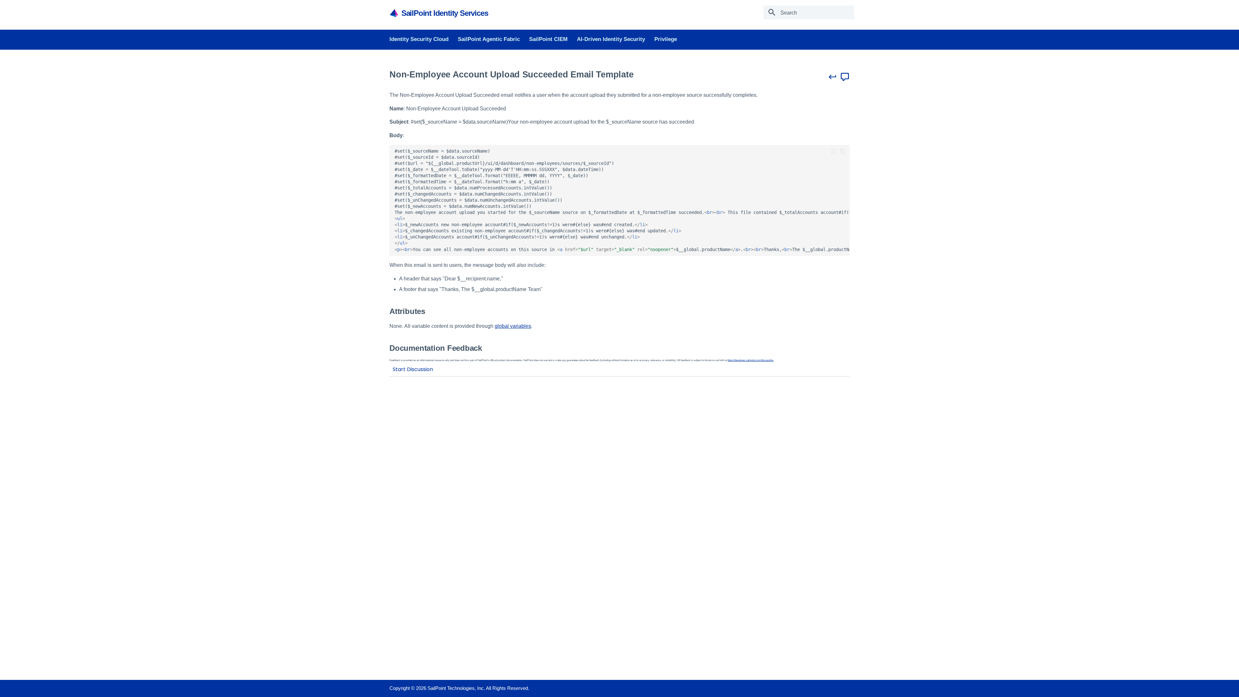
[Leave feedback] (845, 77)
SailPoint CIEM (548, 39)
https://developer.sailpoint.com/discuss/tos (750, 360)
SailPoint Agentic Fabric (489, 39)
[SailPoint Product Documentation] (395, 12)
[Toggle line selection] (833, 151)
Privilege (665, 39)
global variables (513, 326)
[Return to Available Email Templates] (832, 77)
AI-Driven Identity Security (611, 39)
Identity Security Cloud (418, 39)
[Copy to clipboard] (843, 151)
